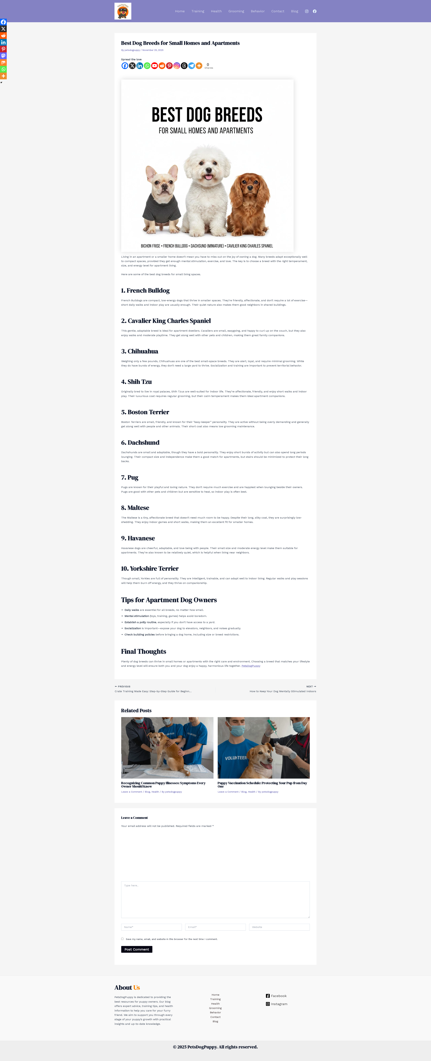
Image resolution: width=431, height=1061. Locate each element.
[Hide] (1, 82)
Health (216, 11)
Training (197, 11)
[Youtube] (154, 65)
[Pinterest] (169, 65)
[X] (132, 65)
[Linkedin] (139, 65)
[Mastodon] (3, 55)
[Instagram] (307, 11)
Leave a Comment (131, 791)
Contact (277, 11)
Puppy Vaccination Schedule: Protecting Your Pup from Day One (262, 785)
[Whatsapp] (147, 65)
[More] (199, 65)
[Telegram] (191, 65)
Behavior (258, 11)
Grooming (236, 11)
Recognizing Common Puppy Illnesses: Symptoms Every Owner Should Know (163, 785)
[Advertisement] (215, 856)
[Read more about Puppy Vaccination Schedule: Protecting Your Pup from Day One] (264, 747)
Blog (294, 11)
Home (180, 11)
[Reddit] (162, 65)
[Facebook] (315, 11)
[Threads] (184, 65)
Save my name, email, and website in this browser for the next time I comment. (172, 939)
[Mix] (3, 62)
